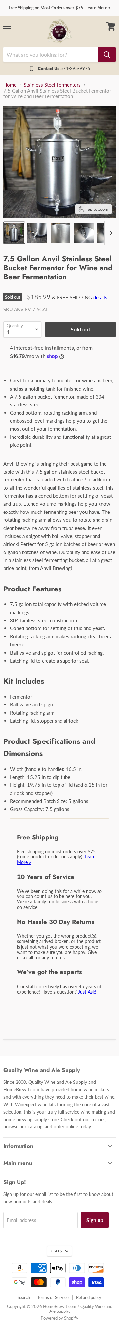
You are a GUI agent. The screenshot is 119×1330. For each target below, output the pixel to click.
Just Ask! (87, 992)
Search (24, 1297)
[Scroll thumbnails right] (109, 233)
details (100, 297)
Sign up (94, 1220)
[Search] (107, 54)
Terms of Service (53, 1297)
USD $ (56, 1250)
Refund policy (88, 1297)
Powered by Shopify (59, 1318)
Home (10, 85)
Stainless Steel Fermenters (52, 85)
